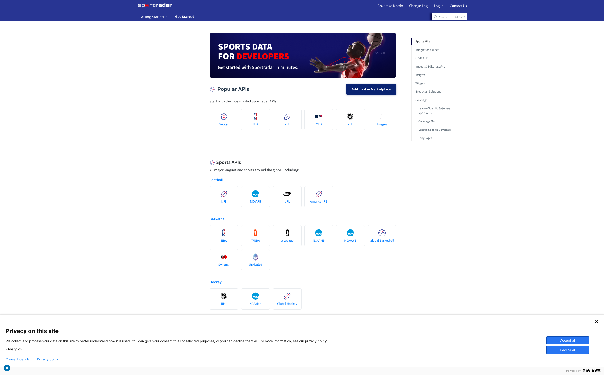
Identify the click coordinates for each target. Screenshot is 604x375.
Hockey (216, 282)
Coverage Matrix (390, 6)
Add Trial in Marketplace (371, 89)
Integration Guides (427, 50)
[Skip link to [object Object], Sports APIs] (206, 162)
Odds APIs (421, 58)
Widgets (420, 83)
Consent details (17, 359)
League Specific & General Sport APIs (434, 110)
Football (216, 180)
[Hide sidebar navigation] (199, 182)
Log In (438, 6)
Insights (420, 75)
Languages (425, 138)
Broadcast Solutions (428, 92)
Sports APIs (422, 41)
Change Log (418, 6)
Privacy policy (48, 359)
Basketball (218, 219)
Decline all (567, 350)
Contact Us (458, 6)
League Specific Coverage (434, 130)
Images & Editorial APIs (430, 67)
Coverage (421, 100)
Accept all (567, 340)
